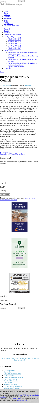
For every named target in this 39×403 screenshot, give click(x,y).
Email (2, 187)
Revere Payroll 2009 (14, 49)
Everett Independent (10, 379)
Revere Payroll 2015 (14, 38)
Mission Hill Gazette (10, 384)
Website (2, 191)
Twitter (6, 31)
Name (2, 183)
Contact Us (7, 68)
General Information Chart (12, 34)
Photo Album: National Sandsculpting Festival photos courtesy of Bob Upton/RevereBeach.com (22, 65)
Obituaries (7, 16)
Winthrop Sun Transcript (12, 388)
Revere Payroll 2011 (14, 45)
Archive (6, 22)
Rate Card (7, 32)
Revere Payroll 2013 (14, 41)
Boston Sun (7, 372)
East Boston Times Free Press (13, 377)
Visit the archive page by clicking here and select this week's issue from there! (19, 359)
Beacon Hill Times (10, 370)
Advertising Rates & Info (12, 25)
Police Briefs (8, 18)
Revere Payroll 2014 (14, 40)
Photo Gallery (8, 50)
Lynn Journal (8, 383)
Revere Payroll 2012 (14, 43)
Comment (3, 167)
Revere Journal (5, 3)
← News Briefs (5, 152)
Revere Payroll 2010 (14, 47)
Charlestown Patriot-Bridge (12, 374)
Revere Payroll (8, 36)
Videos (6, 20)
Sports (6, 13)
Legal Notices (8, 24)
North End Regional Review (13, 386)
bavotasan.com (22, 400)
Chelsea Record (9, 375)
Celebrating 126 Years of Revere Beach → (13, 154)
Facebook (7, 29)
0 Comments (28, 85)
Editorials (7, 15)
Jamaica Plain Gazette (11, 381)
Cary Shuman (6, 85)
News (6, 11)
